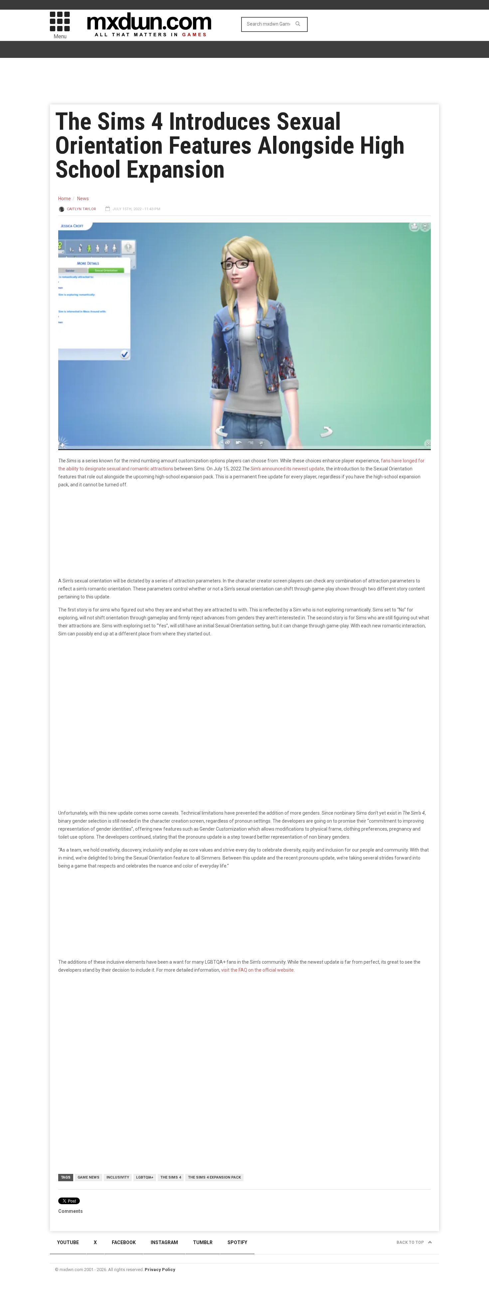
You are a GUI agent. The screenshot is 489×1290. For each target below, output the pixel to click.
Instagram (164, 1242)
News (83, 198)
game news (88, 1177)
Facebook (124, 1242)
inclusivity (117, 1177)
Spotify (237, 1242)
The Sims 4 (170, 1177)
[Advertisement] (244, 1030)
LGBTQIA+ (144, 1177)
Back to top (411, 1242)
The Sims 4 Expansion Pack (214, 1177)
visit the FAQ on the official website (257, 970)
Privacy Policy (160, 1269)
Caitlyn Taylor (81, 209)
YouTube (68, 1242)
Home (64, 198)
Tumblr (203, 1242)
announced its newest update (287, 468)
